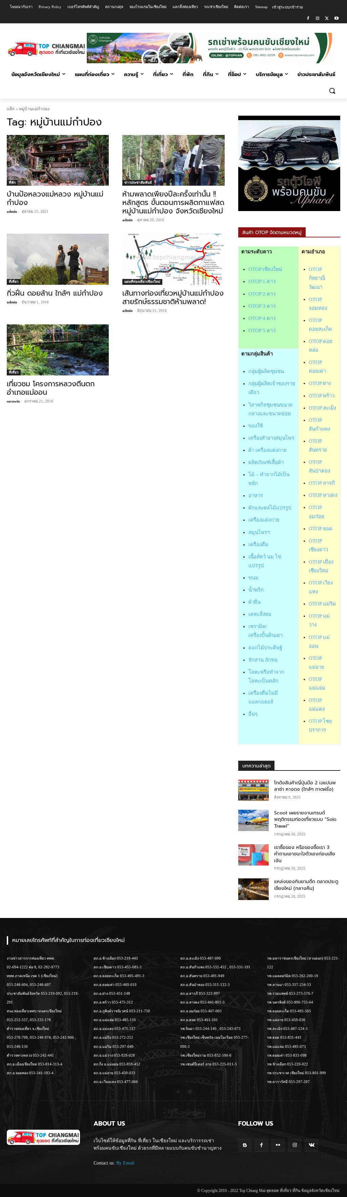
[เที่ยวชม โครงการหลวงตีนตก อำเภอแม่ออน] (58, 349)
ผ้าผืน (254, 602)
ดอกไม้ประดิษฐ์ (265, 647)
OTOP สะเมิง (322, 408)
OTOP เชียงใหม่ (265, 269)
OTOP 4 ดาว (261, 318)
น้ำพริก (256, 590)
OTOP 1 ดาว (261, 281)
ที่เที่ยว (14, 281)
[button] (332, 91)
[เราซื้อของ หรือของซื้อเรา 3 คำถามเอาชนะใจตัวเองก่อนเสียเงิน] (253, 855)
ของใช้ (255, 426)
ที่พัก (12, 182)
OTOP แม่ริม (322, 603)
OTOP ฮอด (320, 528)
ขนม (253, 577)
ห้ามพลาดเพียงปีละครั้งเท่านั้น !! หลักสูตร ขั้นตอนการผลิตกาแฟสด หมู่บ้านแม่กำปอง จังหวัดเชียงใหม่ (173, 202)
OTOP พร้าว (321, 395)
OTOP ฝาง (320, 383)
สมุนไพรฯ (259, 532)
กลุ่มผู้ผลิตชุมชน (266, 371)
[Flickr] (278, 1145)
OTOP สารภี (322, 483)
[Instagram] (318, 19)
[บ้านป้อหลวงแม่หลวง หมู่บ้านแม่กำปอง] (58, 160)
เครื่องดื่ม (258, 544)
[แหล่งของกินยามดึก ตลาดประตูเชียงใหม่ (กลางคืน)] (253, 889)
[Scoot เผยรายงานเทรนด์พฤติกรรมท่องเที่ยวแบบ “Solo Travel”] (253, 820)
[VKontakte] (311, 1145)
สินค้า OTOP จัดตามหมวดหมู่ (272, 232)
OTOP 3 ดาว (261, 306)
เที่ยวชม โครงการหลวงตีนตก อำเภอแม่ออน (51, 388)
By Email (125, 1163)
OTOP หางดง (323, 495)
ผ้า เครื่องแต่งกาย (267, 450)
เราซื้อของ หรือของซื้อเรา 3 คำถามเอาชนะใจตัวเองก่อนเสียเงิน (304, 854)
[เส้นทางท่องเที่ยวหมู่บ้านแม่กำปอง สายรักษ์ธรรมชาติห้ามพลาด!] (173, 259)
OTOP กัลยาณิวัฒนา (317, 278)
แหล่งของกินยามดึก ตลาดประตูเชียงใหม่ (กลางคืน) (306, 885)
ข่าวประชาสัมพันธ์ (138, 182)
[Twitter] (327, 19)
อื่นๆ (253, 714)
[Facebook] (308, 19)
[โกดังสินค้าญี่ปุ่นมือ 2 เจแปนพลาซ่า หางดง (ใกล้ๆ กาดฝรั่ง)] (253, 790)
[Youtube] (336, 19)
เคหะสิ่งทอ (259, 614)
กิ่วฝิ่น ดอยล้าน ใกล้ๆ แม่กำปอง (55, 293)
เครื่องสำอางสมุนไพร (271, 438)
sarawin (13, 401)
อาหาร (255, 495)
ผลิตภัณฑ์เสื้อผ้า (266, 462)
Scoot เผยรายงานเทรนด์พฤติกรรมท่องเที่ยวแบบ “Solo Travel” (305, 819)
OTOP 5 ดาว (261, 330)
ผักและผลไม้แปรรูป (269, 507)
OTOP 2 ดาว (261, 294)
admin (12, 211)
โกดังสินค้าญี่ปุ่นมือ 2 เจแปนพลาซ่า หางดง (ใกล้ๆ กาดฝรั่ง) (305, 786)
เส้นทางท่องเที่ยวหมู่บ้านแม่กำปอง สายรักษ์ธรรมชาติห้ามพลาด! (173, 297)
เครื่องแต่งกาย (264, 520)
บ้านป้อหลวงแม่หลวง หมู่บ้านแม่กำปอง (55, 198)
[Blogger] (244, 1145)
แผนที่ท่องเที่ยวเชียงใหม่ (142, 281)
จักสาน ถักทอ (263, 660)
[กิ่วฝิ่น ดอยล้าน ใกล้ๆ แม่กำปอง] (58, 259)
